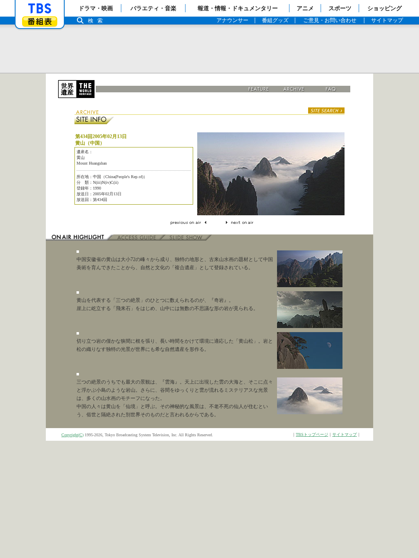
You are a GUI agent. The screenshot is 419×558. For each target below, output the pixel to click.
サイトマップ (344, 434)
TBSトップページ (312, 434)
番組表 (39, 21)
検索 (97, 21)
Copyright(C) (72, 435)
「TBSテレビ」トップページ (39, 8)
